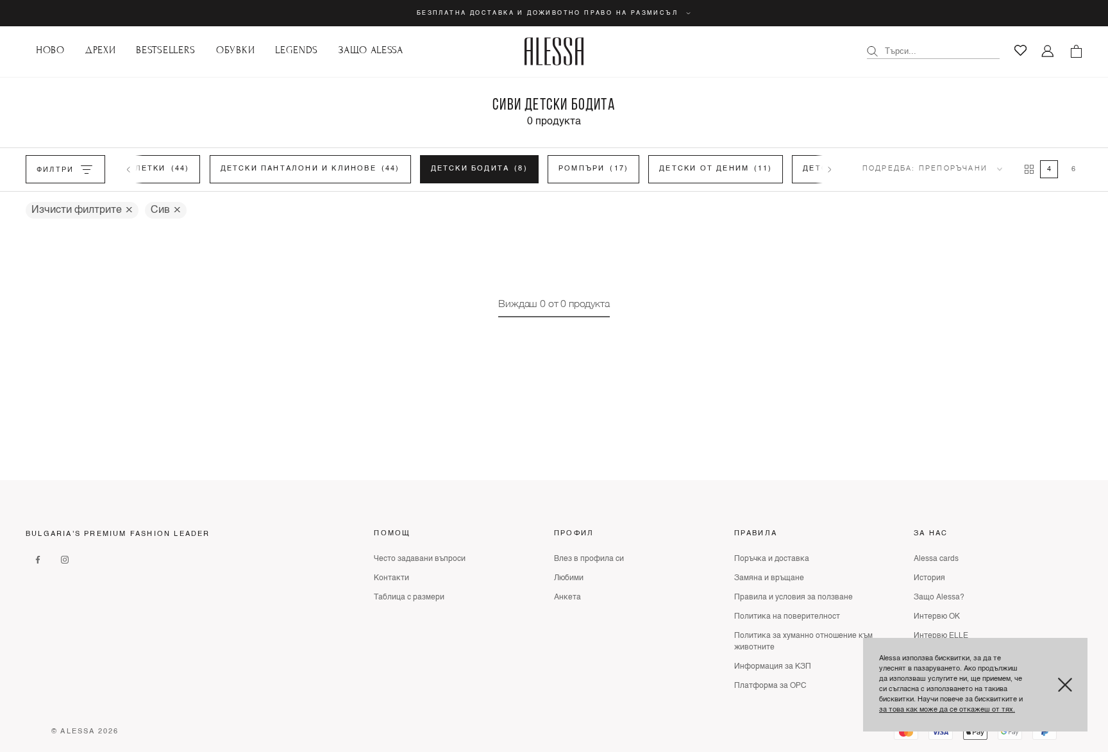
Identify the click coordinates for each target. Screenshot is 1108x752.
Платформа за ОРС (770, 686)
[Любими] (1020, 50)
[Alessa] (554, 51)
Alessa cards (936, 559)
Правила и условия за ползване (793, 597)
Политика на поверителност (787, 617)
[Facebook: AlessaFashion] (38, 559)
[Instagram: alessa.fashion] (65, 559)
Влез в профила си (589, 559)
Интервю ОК (937, 617)
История (929, 578)
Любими (568, 578)
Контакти (391, 578)
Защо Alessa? (939, 597)
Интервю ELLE (941, 636)
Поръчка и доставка (771, 559)
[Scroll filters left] (128, 169)
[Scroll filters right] (830, 169)
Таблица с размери (409, 597)
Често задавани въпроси (420, 559)
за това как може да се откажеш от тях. (947, 710)
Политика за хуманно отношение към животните (803, 641)
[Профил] (1048, 51)
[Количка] (1076, 51)
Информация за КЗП (772, 667)
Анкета (567, 597)
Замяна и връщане (769, 578)
